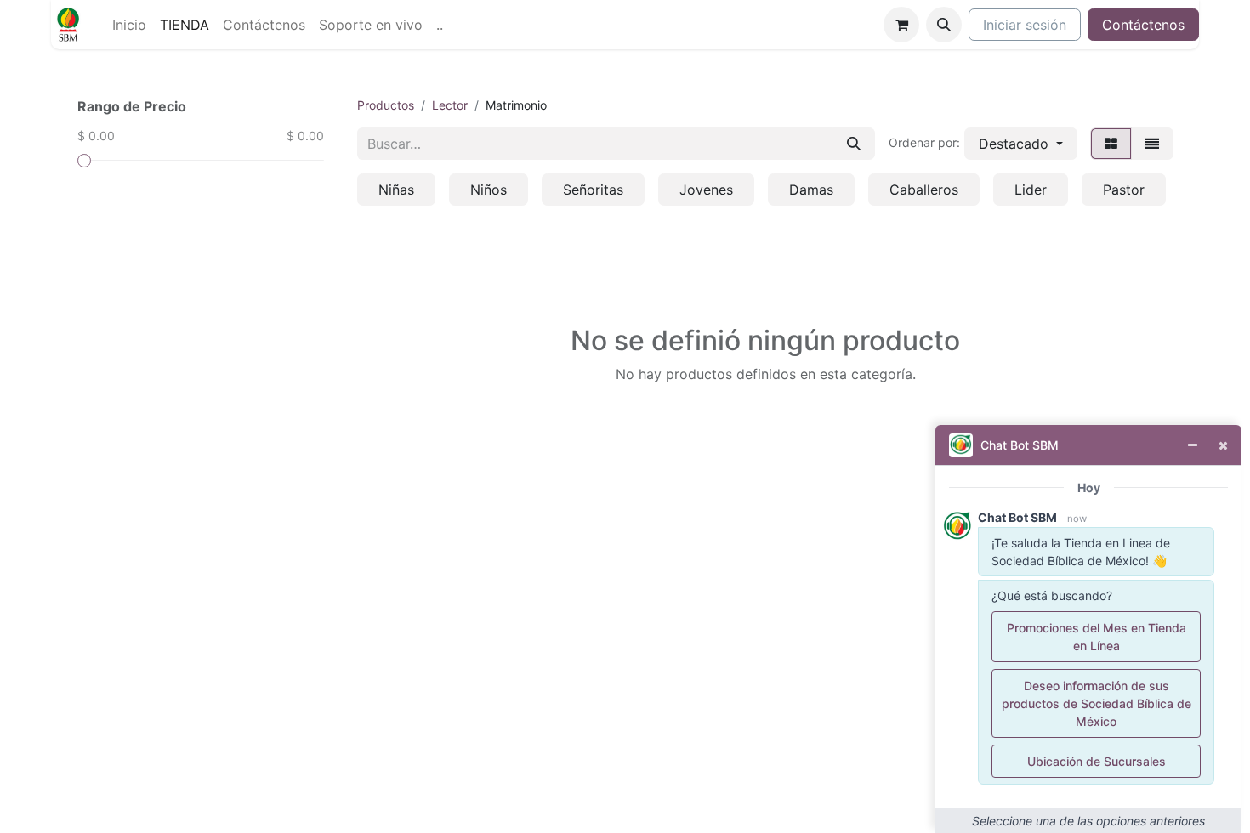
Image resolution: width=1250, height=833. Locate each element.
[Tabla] (1111, 144)
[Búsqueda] (853, 144)
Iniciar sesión (1024, 24)
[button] (944, 24)
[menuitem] (129, 25)
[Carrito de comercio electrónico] (901, 24)
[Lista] (1152, 144)
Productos (385, 105)
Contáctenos (1143, 24)
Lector (450, 105)
